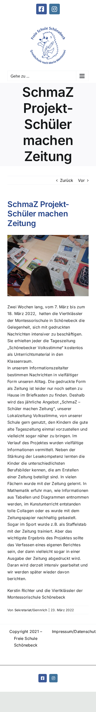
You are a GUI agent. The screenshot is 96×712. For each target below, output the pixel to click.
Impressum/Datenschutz (70, 631)
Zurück (66, 180)
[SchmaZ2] (48, 265)
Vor (81, 180)
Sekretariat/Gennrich (31, 610)
